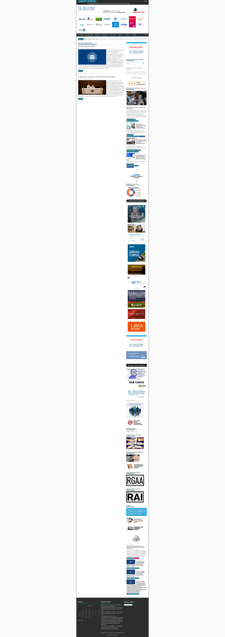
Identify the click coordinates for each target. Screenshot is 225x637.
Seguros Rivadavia (142, 136)
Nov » (82, 620)
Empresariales (104, 34)
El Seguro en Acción (90, 48)
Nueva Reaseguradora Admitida (86, 46)
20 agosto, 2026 (139, 560)
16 (86, 613)
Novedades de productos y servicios (132, 120)
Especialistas (113, 34)
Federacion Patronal (137, 150)
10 (89, 611)
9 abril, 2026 (139, 153)
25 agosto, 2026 (130, 544)
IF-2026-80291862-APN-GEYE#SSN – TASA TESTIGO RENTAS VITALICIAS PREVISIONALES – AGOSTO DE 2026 (112, 609)
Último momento (94, 73)
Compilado (97, 34)
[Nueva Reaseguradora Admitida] (92, 50)
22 (83, 615)
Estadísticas (127, 34)
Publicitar (120, 34)
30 (86, 616)
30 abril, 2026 (139, 138)
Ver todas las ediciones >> (131, 400)
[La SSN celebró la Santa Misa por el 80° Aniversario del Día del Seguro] (92, 80)
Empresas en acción (130, 119)
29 (83, 616)
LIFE (134, 119)
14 (79, 613)
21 (79, 615)
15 (83, 613)
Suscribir (134, 34)
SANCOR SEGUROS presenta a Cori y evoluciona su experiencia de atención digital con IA (106, 3)
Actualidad (81, 101)
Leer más (80, 70)
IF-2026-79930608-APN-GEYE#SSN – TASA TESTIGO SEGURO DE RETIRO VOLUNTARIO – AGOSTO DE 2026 (112, 613)
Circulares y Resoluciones (87, 73)
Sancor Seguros (136, 558)
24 (89, 615)
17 (89, 613)
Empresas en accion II (130, 164)
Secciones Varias (89, 34)
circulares (80, 73)
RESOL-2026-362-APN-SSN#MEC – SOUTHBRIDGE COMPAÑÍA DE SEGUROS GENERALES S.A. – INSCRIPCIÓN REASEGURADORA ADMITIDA (111, 627)
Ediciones (81, 34)
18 (92, 613)
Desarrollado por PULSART (112, 635)
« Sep (79, 620)
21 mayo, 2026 (129, 105)
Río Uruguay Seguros (130, 167)
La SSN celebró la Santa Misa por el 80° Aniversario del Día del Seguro (96, 77)
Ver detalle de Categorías (136, 77)
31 (89, 616)
